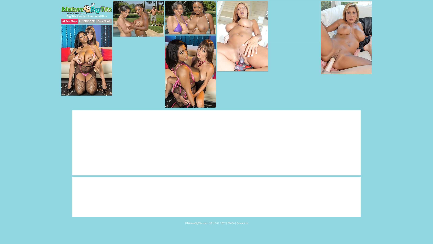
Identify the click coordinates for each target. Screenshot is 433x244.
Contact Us (242, 223)
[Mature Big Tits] (86, 8)
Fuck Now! (103, 21)
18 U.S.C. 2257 (217, 223)
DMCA (231, 223)
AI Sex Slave (69, 21)
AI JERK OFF (87, 21)
